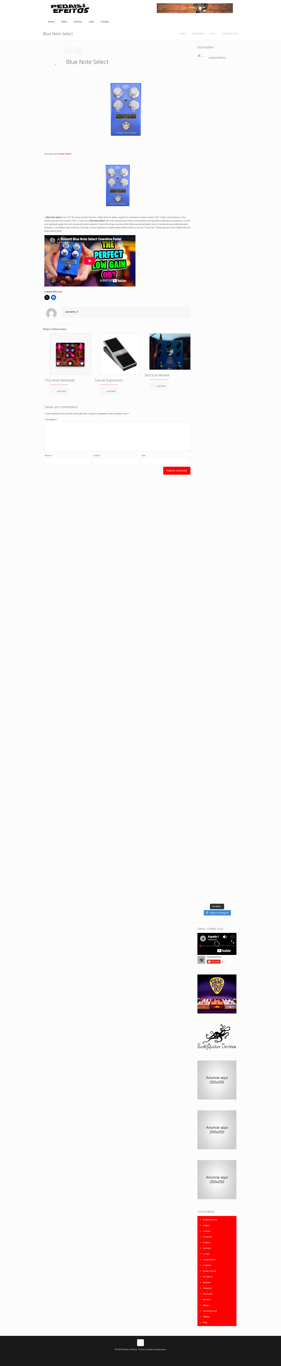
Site (143, 455)
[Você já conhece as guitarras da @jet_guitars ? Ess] (217, 515)
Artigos (206, 1225)
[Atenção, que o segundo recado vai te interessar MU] (217, 599)
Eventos (206, 1242)
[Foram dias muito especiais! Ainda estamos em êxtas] (230, 740)
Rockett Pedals (64, 154)
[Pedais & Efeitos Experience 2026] (230, 485)
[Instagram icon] (144, 1354)
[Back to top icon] (140, 1342)
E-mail (96, 455)
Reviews (207, 1299)
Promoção (208, 1294)
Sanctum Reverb (157, 375)
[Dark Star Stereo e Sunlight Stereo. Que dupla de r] (203, 79)
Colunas (206, 1231)
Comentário (51, 419)
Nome (48, 455)
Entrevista (207, 1237)
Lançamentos (197, 33)
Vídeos (206, 1316)
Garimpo (207, 1248)
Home (183, 33)
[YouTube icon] (140, 1354)
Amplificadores (210, 1219)
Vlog (205, 1322)
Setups (206, 1305)
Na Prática (207, 1276)
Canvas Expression (109, 380)
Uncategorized (210, 1311)
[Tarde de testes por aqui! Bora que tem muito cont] (217, 79)
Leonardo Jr (71, 311)
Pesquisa (207, 1288)
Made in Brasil (209, 1271)
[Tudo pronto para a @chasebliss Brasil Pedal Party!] (203, 527)
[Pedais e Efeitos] (70, 8)
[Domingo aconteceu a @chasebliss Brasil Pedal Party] (230, 271)
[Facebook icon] (137, 1354)
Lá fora (213, 33)
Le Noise (207, 1265)
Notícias (207, 1282)
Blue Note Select (230, 33)
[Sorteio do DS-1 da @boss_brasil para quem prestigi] (203, 592)
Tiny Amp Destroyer (60, 380)
